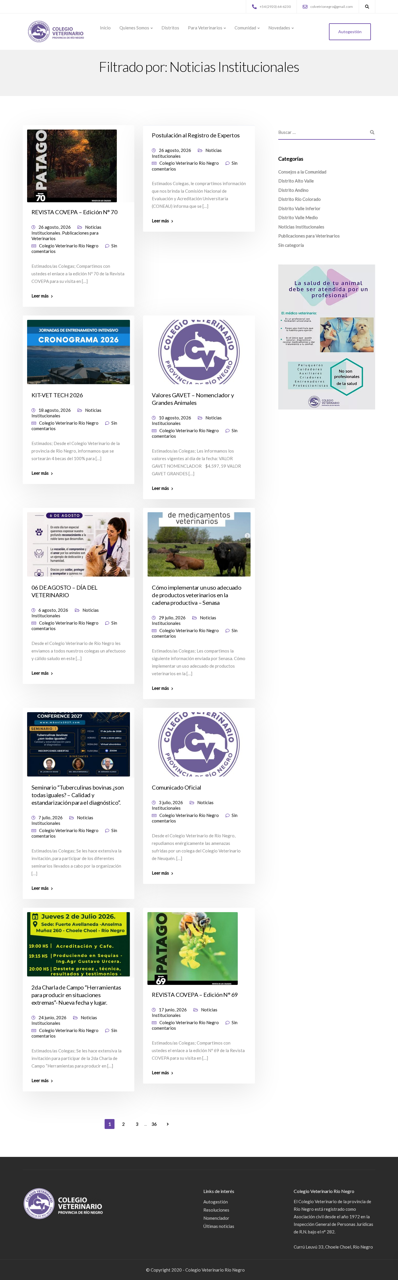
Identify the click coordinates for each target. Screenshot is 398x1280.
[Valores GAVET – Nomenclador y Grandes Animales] (199, 349)
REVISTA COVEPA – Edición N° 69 (195, 994)
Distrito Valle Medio (298, 217)
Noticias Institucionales (301, 226)
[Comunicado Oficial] (199, 741)
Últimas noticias (218, 1226)
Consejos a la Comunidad (302, 171)
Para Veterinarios (205, 27)
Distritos (170, 27)
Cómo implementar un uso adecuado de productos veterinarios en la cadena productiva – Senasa (196, 595)
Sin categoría (291, 245)
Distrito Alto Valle (296, 181)
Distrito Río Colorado (299, 199)
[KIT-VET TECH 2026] (78, 349)
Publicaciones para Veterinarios (309, 236)
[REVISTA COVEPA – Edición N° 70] (72, 163)
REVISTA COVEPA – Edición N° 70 (74, 211)
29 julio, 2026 (172, 617)
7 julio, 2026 (50, 817)
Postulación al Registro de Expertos (195, 135)
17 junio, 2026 (173, 1009)
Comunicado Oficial (176, 787)
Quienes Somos (134, 27)
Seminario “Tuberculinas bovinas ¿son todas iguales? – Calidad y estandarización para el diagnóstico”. (77, 795)
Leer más (40, 296)
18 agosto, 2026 (54, 410)
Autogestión (350, 31)
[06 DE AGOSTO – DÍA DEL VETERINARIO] (78, 541)
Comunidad (245, 27)
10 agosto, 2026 (175, 417)
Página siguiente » (168, 1124)
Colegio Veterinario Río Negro (68, 245)
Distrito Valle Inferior (299, 208)
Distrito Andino (293, 190)
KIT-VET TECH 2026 (57, 394)
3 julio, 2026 (171, 802)
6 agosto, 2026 (53, 610)
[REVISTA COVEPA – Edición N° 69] (192, 945)
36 (154, 1124)
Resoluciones (216, 1209)
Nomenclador (216, 1218)
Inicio (105, 27)
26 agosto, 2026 (54, 227)
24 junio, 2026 (52, 1017)
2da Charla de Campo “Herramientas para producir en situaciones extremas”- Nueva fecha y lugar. (76, 995)
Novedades (279, 27)
